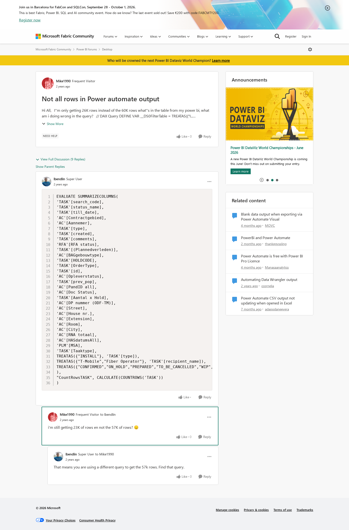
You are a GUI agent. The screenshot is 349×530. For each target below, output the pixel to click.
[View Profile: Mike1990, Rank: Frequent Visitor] (48, 83)
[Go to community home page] (65, 36)
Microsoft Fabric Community (53, 49)
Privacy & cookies (256, 510)
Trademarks (305, 510)
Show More (55, 123)
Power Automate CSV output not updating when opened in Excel (268, 300)
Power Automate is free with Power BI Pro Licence (272, 258)
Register (291, 36)
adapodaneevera (277, 309)
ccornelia (267, 286)
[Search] (277, 36)
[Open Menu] (310, 49)
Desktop (107, 49)
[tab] (267, 180)
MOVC (270, 225)
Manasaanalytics (277, 267)
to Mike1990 (104, 454)
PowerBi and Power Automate (265, 237)
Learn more (221, 60)
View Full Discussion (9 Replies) (63, 159)
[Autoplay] (261, 180)
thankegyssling (276, 243)
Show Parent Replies (50, 166)
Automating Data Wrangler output (269, 279)
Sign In (306, 36)
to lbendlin (108, 414)
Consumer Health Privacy (97, 520)
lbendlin (59, 179)
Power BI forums (86, 49)
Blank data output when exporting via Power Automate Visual (271, 217)
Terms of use (283, 510)
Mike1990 (63, 81)
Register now (30, 19)
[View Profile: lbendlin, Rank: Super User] (46, 181)
